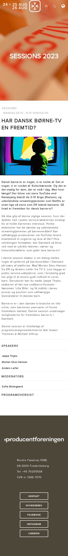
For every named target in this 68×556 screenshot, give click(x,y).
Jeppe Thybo (9, 356)
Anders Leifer (10, 368)
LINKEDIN (34, 533)
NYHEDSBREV (34, 505)
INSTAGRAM (34, 524)
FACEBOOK (34, 514)
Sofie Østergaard (12, 386)
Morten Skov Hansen (14, 362)
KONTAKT (34, 496)
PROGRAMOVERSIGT (18, 395)
